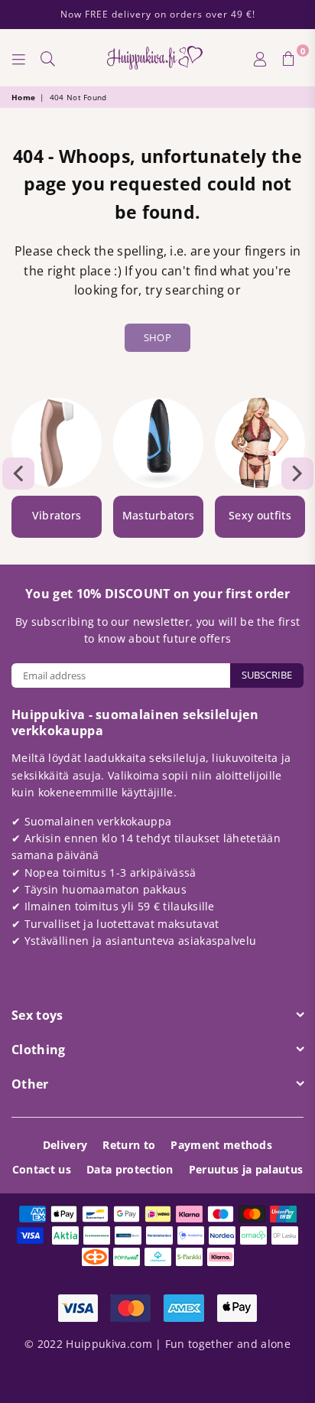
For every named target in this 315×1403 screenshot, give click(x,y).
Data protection (130, 1169)
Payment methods (221, 1145)
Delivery (65, 1145)
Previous (18, 473)
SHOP (157, 337)
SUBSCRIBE (267, 675)
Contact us (41, 1169)
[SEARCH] (48, 58)
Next (297, 473)
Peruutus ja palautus (246, 1169)
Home (23, 97)
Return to (128, 1145)
